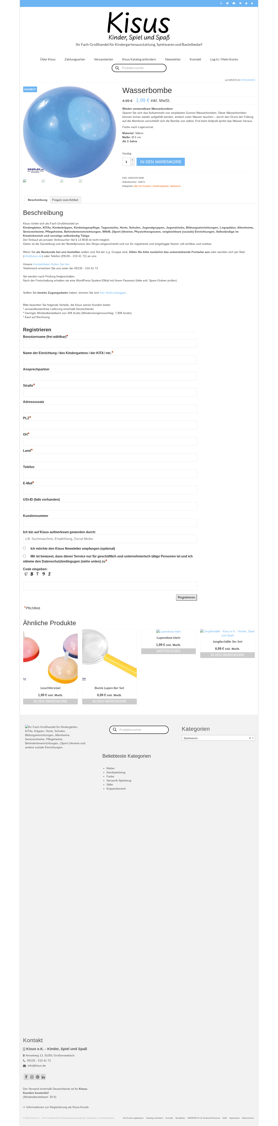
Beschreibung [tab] (37, 199)
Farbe (110, 776)
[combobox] (218, 738)
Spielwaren (248, 80)
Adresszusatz (33, 402)
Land (28, 450)
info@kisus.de (33, 256)
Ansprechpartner (36, 369)
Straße (29, 385)
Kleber (110, 768)
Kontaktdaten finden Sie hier (51, 264)
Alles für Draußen (142, 186)
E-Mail (28, 483)
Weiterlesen (168, 651)
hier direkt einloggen (113, 292)
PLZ (27, 418)
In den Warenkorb (160, 162)
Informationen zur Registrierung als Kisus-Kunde (57, 1107)
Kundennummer (35, 516)
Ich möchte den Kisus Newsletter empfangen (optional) (73, 548)
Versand (33, 1088)
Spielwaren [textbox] (217, 738)
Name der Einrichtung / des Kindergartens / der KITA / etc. (68, 353)
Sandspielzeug (115, 772)
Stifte (109, 784)
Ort (26, 434)
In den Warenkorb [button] (50, 701)
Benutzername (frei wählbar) (45, 336)
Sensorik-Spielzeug (118, 780)
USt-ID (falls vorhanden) (41, 499)
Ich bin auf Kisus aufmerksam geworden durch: (59, 532)
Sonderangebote (160, 186)
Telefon (28, 467)
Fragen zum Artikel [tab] (65, 199)
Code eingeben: (35, 569)
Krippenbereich (116, 788)
